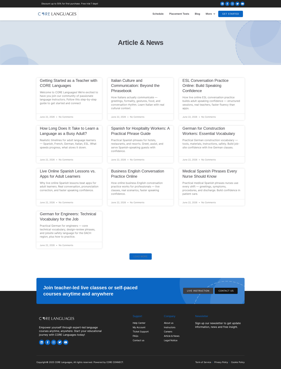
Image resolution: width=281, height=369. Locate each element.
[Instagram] (232, 4)
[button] (140, 256)
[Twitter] (237, 4)
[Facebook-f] (227, 4)
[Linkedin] (222, 4)
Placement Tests (179, 13)
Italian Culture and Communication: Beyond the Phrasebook (135, 85)
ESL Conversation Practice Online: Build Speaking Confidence (205, 85)
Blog (197, 13)
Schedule (158, 13)
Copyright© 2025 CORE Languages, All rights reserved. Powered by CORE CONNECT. (80, 362)
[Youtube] (242, 4)
